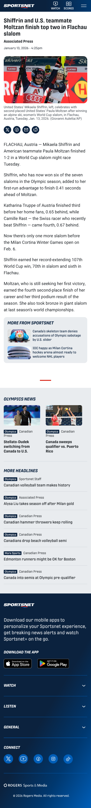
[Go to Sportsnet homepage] (19, 6)
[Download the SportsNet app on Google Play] (53, 663)
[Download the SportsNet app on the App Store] (18, 663)
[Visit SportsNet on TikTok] (68, 758)
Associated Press (18, 41)
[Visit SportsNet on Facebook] (38, 758)
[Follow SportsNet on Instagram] (53, 758)
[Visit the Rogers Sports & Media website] (25, 785)
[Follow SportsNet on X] (8, 758)
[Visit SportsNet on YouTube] (23, 758)
